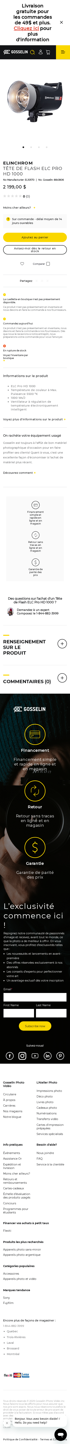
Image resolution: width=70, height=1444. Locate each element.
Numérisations (47, 1091)
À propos (9, 1077)
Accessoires (11, 1251)
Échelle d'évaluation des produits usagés (16, 1173)
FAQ (40, 1136)
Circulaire (9, 1072)
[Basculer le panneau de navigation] (63, 30)
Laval (10, 1320)
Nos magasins (12, 1088)
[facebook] (36, 258)
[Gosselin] (15, 29)
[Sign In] (41, 29)
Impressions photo (49, 1068)
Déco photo (45, 1074)
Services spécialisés (50, 1111)
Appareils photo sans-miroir (22, 1227)
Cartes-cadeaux (13, 1166)
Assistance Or (12, 1136)
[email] (47, 258)
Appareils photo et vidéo (19, 1256)
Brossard (13, 1326)
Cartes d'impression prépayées (50, 1104)
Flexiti (7, 1208)
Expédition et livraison (12, 1143)
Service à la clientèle (50, 1142)
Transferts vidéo (47, 1096)
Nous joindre (45, 1130)
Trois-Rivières (16, 1314)
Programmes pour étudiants (15, 1188)
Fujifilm (8, 1280)
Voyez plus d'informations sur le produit (33, 397)
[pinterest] (42, 258)
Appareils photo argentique (21, 1232)
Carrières (9, 1083)
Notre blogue (12, 1094)
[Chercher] (32, 29)
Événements (11, 1130)
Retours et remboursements (15, 1158)
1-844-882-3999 (13, 1303)
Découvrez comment (18, 450)
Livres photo (45, 1079)
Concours (9, 1181)
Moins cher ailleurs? (16, 1151)
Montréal (13, 1331)
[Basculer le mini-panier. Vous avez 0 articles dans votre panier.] (48, 29)
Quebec (12, 1309)
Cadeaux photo (47, 1085)
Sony (6, 1275)
